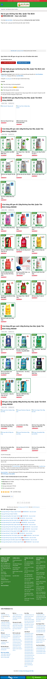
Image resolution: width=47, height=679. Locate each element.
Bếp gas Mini (6, 637)
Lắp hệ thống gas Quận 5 (29, 641)
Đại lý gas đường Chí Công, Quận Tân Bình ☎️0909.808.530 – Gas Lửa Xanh (18, 531)
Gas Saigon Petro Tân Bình (41, 630)
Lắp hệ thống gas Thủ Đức (29, 633)
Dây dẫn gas (3, 642)
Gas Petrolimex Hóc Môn (41, 636)
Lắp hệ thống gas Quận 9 (29, 647)
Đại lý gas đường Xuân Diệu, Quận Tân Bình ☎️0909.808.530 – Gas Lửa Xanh (18, 520)
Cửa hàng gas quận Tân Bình (12, 9)
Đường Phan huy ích (16, 637)
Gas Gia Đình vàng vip (28, 614)
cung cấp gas (8, 78)
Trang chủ (3, 9)
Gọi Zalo (16, 677)
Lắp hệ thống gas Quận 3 (29, 638)
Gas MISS (8, 627)
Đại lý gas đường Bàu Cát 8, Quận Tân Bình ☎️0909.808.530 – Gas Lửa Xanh (18, 516)
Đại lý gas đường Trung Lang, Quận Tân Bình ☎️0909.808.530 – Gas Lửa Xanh (18, 537)
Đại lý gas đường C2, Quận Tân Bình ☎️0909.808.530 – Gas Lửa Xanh (16, 518)
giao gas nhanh (20, 50)
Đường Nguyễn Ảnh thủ (17, 645)
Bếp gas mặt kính (4, 636)
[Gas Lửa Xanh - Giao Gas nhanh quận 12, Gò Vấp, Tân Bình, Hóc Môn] (23, 5)
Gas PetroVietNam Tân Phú (41, 653)
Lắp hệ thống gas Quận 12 (29, 652)
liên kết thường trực (36, 507)
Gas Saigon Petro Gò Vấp (41, 628)
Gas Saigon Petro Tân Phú (41, 631)
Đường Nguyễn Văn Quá (17, 636)
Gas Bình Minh (16, 575)
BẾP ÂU (5, 654)
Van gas (7, 642)
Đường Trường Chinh (16, 634)
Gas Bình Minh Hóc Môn (40, 614)
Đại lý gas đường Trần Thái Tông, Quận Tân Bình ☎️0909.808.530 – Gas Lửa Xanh (19, 526)
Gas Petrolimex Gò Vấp (40, 639)
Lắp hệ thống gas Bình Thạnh (29, 655)
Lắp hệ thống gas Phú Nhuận (29, 658)
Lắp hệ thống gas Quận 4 (29, 639)
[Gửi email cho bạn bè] (25, 503)
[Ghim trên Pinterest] (27, 503)
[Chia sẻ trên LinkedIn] (29, 503)
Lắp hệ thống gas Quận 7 (29, 644)
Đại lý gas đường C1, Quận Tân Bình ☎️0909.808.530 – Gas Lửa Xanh (16, 533)
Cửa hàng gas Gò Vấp (28, 670)
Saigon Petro (4, 75)
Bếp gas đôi (8, 634)
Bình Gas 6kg (3, 614)
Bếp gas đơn (3, 634)
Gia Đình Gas (42, 466)
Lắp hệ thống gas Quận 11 (29, 650)
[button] (2, 5)
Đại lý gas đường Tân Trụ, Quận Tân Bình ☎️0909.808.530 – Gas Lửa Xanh (17, 522)
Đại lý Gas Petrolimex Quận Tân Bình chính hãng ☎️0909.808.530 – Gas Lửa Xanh (19, 528)
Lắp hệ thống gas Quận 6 (29, 642)
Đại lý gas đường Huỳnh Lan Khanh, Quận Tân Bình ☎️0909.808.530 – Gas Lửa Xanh (20, 541)
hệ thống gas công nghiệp (9, 473)
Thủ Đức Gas (6, 628)
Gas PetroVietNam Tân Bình (41, 651)
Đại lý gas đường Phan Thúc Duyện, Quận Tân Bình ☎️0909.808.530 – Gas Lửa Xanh (20, 535)
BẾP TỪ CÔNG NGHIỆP (5, 657)
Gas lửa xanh (13, 50)
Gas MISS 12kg (29, 622)
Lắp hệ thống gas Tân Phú (29, 661)
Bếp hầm (5, 655)
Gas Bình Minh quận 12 (40, 616)
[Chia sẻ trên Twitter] (22, 503)
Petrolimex (8, 622)
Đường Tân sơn (15, 647)
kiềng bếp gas (3, 643)
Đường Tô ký (19, 644)
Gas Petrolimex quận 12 (40, 637)
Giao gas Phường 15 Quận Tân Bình (9, 513)
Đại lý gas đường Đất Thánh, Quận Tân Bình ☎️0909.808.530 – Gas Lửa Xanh (18, 524)
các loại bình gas (16, 466)
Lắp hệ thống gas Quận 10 (29, 649)
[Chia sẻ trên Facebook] (20, 503)
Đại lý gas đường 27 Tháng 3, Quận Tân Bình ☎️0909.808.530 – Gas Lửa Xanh (18, 511)
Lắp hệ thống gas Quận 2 (29, 636)
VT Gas (2, 628)
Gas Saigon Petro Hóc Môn (41, 625)
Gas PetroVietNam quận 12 (41, 648)
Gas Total (4, 627)
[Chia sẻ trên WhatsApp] (18, 503)
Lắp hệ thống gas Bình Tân (29, 653)
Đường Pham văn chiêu (17, 639)
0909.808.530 (38, 677)
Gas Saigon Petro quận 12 (41, 627)
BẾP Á (2, 654)
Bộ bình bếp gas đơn (4, 648)
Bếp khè (8, 655)
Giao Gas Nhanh (5, 585)
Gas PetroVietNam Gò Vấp (41, 650)
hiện (11, 496)
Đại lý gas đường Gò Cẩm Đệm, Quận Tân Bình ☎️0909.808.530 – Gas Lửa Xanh (19, 539)
